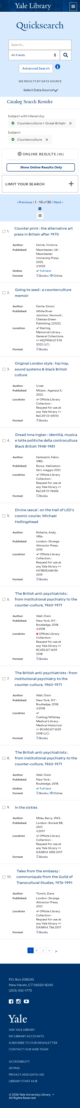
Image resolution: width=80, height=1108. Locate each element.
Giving (14, 1068)
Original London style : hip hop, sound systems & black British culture (42, 369)
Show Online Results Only (41, 167)
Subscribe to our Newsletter (33, 1042)
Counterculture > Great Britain (41, 123)
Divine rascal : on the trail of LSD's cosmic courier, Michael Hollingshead (44, 516)
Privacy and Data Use (26, 1074)
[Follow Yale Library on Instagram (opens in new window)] (18, 1001)
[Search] (65, 55)
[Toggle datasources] (55, 90)
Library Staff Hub (23, 1081)
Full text (45, 270)
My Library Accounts (26, 1036)
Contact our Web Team (28, 1049)
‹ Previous (40, 202)
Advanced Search (36, 68)
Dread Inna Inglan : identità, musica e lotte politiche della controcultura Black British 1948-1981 (46, 440)
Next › (58, 202)
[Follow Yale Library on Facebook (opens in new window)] (11, 1001)
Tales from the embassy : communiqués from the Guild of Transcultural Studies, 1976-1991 (44, 877)
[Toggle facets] (71, 183)
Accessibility (19, 1061)
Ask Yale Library (22, 1029)
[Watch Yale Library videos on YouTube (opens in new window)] (26, 1001)
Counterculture (30, 140)
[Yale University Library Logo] (40, 6)
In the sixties (26, 807)
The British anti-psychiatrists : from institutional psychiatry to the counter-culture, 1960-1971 (46, 599)
